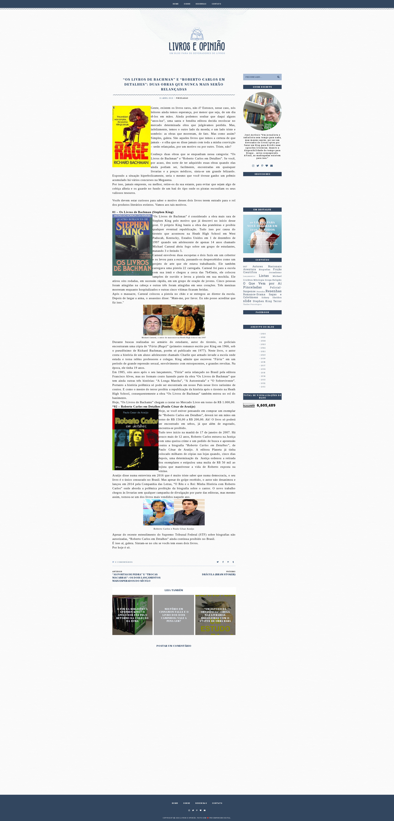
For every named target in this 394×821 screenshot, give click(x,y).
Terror (277, 301)
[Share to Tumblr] (233, 562)
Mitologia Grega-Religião (267, 280)
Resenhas (273, 291)
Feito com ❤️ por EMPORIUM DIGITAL (214, 818)
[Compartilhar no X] (218, 562)
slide (247, 301)
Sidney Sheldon (272, 297)
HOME (176, 4)
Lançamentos (249, 276)
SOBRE (187, 4)
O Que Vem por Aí (262, 283)
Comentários (124, 562)
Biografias (264, 269)
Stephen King (262, 301)
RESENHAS (201, 4)
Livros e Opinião (188, 818)
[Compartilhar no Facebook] (223, 562)
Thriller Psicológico (252, 304)
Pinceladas (182, 98)
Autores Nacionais (267, 266)
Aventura (249, 269)
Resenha (261, 291)
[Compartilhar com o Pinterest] (228, 562)
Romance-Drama (254, 294)
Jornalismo (275, 272)
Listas (264, 275)
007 (245, 266)
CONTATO (216, 4)
